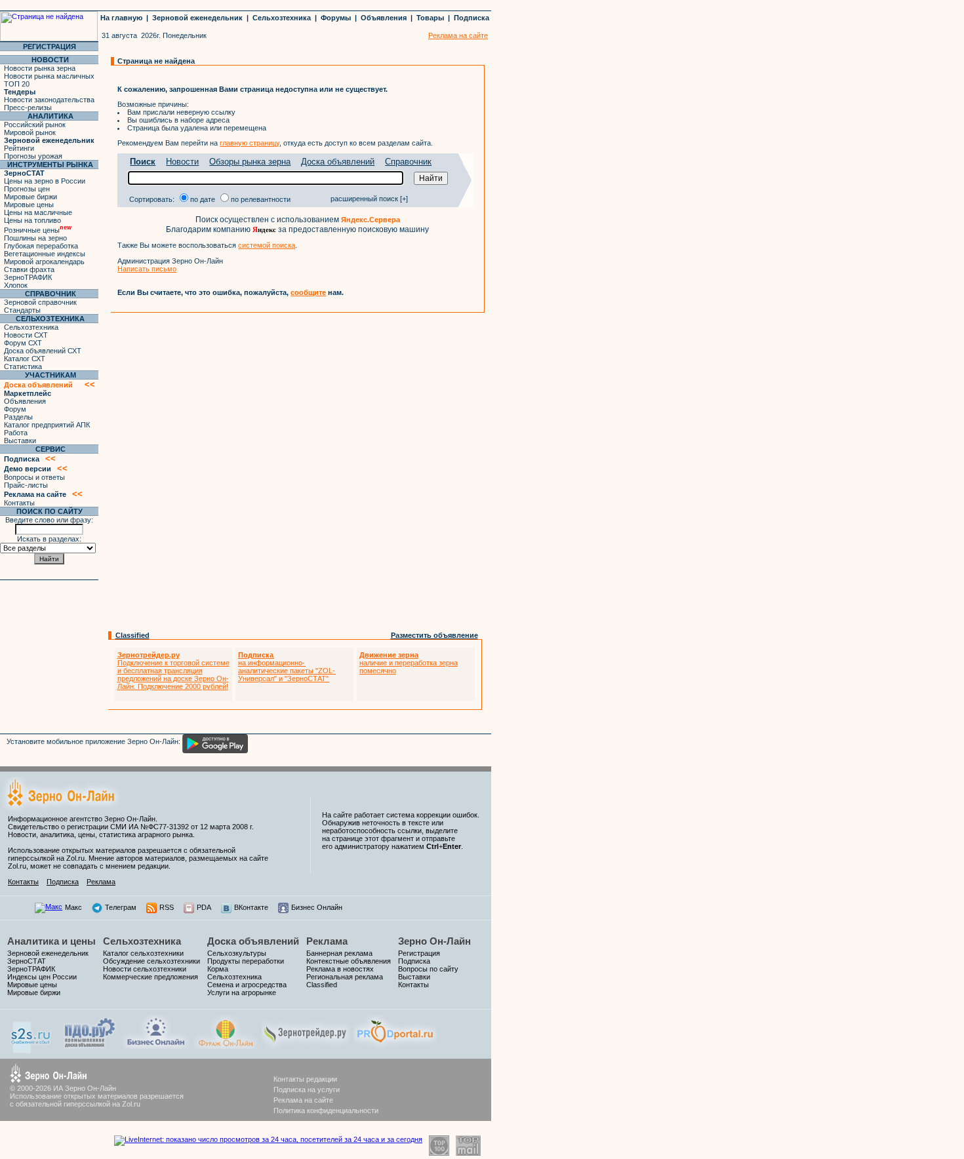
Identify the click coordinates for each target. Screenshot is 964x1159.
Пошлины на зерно (35, 238)
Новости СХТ (26, 335)
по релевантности (261, 199)
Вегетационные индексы (44, 254)
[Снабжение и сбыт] (31, 1051)
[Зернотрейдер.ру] (306, 1046)
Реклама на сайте (303, 1100)
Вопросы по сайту (428, 969)
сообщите (308, 292)
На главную (121, 18)
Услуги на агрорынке (241, 992)
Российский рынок (35, 124)
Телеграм (120, 907)
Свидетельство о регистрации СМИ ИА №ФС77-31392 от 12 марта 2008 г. (131, 827)
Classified (132, 635)
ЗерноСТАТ (26, 961)
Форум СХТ (23, 343)
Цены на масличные (38, 212)
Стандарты (22, 310)
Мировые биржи (30, 197)
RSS (166, 907)
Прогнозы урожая (33, 156)
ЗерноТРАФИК (28, 277)
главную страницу (249, 143)
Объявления (384, 18)
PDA (204, 907)
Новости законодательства (49, 100)
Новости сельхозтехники (144, 969)
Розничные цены (37, 230)
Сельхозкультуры (236, 953)
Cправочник (408, 162)
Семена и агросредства (247, 985)
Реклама (101, 882)
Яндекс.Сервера (370, 220)
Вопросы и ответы (34, 477)
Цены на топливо (32, 220)
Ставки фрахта (29, 269)
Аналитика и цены (51, 941)
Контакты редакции (305, 1079)
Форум (15, 409)
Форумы (336, 18)
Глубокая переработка (41, 246)
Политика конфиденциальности (325, 1110)
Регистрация (419, 953)
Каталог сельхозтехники (143, 953)
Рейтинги (19, 148)
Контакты (19, 503)
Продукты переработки (245, 961)
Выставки (20, 440)
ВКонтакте (251, 907)
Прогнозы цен (27, 189)
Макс (73, 907)
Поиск (142, 162)
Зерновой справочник (40, 302)
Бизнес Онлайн (316, 907)
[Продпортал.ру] (395, 1046)
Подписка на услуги (306, 1089)
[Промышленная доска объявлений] (90, 1048)
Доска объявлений (337, 162)
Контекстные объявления (348, 961)
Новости (182, 162)
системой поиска (266, 245)
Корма (217, 969)
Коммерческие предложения (150, 977)
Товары (430, 18)
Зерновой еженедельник (197, 18)
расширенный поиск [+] (369, 199)
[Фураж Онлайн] (225, 1046)
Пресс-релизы (28, 107)
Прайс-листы (26, 485)
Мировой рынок (30, 132)
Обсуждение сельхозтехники (151, 961)
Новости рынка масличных (49, 76)
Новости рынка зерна (39, 68)
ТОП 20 (17, 84)
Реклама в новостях (340, 969)
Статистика (23, 366)
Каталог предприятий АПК (47, 425)
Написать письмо (146, 269)
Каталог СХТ (24, 359)
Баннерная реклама (339, 953)
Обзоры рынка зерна (250, 162)
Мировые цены (29, 204)
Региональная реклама (344, 977)
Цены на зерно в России (44, 181)
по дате (202, 199)
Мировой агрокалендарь (44, 261)
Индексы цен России (42, 977)
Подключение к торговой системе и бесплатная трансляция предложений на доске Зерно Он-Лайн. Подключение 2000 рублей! (173, 670)
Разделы (18, 417)
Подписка (471, 18)
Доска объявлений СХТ (42, 351)
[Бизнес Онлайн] (156, 1046)
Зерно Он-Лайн (434, 941)
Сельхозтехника (281, 18)
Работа (16, 433)
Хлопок (16, 285)
